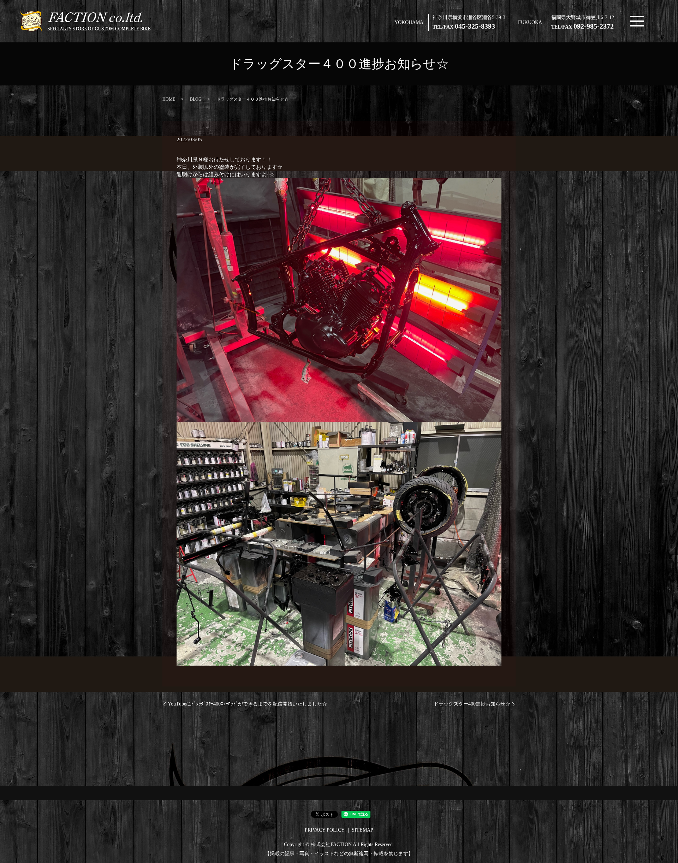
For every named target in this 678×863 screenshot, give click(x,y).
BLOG (196, 99)
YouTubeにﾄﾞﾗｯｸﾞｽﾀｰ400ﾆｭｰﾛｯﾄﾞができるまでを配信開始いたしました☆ (247, 704)
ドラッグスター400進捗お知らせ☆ (472, 704)
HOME (168, 99)
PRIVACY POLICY (325, 830)
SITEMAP (362, 830)
